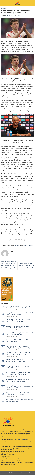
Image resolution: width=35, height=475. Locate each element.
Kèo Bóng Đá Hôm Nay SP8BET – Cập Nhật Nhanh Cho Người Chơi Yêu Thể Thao (18, 307)
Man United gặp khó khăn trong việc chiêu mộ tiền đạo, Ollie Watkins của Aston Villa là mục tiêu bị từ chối (9, 266)
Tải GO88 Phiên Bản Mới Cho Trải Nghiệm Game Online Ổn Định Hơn (18, 326)
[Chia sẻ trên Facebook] (13, 240)
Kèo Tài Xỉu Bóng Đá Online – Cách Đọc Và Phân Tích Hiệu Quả (18, 367)
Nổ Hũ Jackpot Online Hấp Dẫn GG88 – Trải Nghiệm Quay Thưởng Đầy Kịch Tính (18, 353)
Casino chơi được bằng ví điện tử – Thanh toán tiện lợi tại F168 (26, 266)
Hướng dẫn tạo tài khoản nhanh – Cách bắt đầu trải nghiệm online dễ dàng (20, 313)
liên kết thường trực (28, 245)
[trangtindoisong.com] (17, 3)
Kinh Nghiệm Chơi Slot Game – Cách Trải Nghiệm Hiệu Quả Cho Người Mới (18, 380)
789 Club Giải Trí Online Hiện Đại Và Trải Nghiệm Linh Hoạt (17, 340)
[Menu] (2, 3)
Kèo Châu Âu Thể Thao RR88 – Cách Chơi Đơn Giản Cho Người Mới (19, 400)
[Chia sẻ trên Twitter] (16, 240)
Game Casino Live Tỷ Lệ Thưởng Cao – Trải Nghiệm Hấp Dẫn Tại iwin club (18, 320)
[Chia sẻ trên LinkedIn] (25, 240)
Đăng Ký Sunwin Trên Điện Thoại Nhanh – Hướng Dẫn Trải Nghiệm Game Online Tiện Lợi (19, 347)
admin (18, 15)
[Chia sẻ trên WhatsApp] (10, 240)
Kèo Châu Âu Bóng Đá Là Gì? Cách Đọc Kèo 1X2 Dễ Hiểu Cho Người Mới (20, 387)
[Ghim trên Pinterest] (22, 240)
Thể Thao (3, 8)
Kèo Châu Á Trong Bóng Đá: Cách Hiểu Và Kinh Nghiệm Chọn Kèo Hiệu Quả (19, 333)
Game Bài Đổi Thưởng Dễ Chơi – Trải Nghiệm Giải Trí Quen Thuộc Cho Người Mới (19, 373)
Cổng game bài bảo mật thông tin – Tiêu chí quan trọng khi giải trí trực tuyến (19, 393)
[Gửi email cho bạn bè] (19, 240)
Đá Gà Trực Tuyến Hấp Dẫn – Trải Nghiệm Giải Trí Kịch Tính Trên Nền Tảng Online (19, 360)
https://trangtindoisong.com (21, 439)
